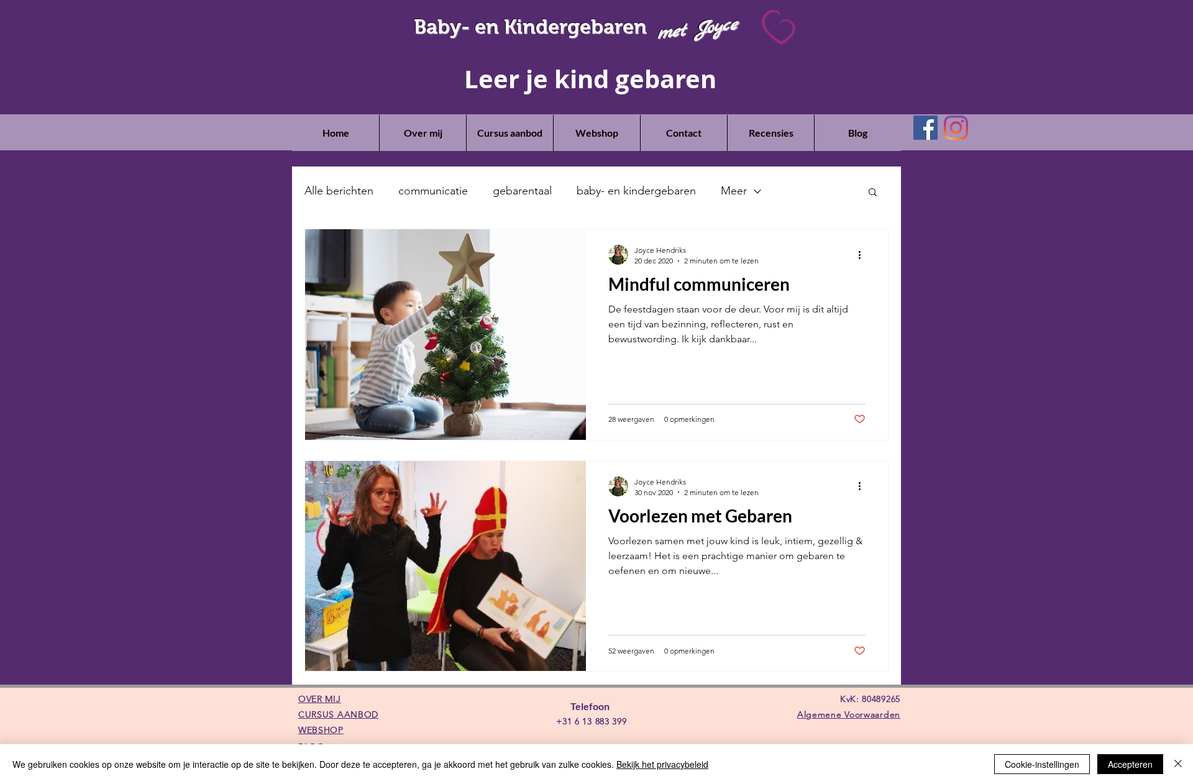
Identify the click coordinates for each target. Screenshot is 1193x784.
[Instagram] (956, 128)
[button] (873, 192)
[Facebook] (925, 128)
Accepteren (1130, 764)
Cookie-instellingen (1042, 764)
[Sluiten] (1178, 764)
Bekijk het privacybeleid (662, 764)
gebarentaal (522, 191)
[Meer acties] (863, 254)
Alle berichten (338, 191)
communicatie (433, 191)
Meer (734, 191)
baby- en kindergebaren (636, 191)
